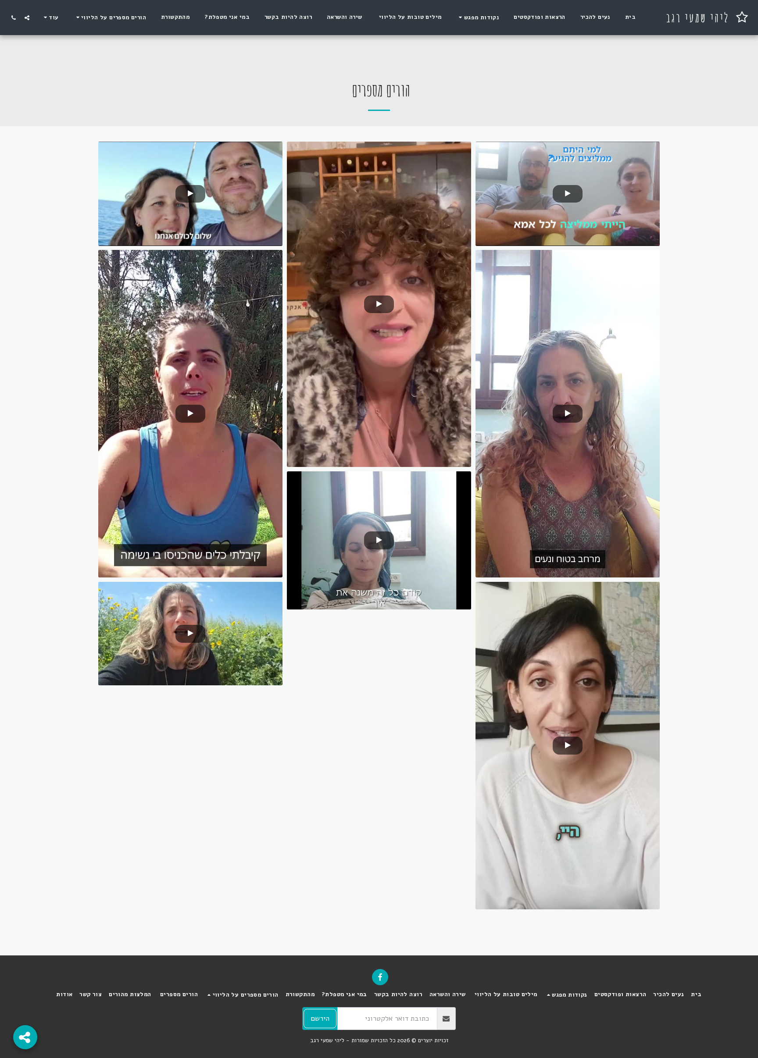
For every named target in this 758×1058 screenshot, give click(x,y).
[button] (477, 17)
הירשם (320, 1018)
